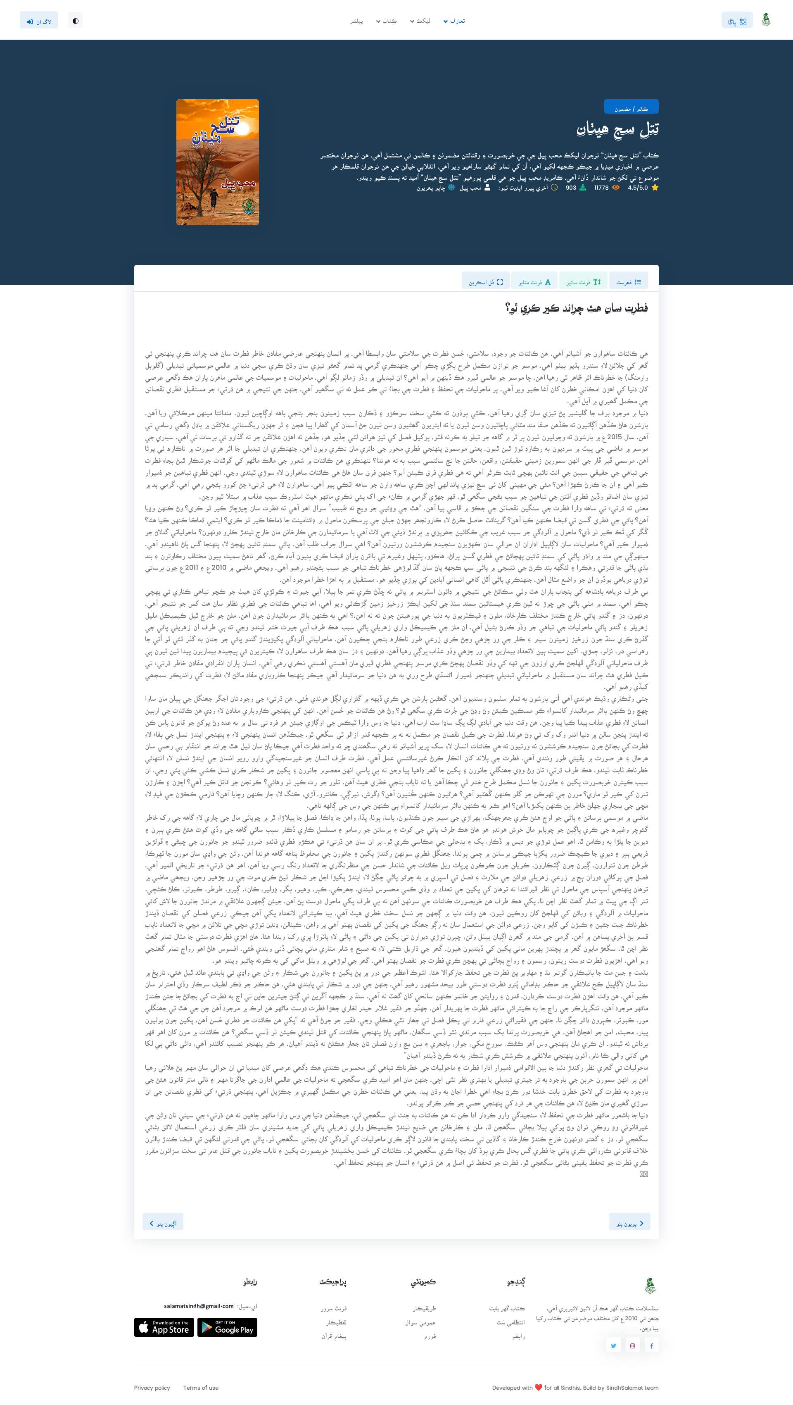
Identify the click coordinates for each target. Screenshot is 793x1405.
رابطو (518, 1333)
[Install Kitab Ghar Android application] (227, 1324)
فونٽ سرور (334, 1305)
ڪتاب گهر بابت (507, 1305)
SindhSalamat (624, 1385)
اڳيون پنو (166, 1221)
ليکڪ (423, 18)
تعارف (457, 18)
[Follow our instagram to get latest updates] (633, 1344)
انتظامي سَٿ (510, 1320)
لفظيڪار (336, 1320)
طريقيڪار (424, 1305)
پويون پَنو (626, 1221)
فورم (429, 1333)
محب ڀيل (470, 185)
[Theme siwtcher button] (76, 20)
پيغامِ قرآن (334, 1333)
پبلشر (356, 18)
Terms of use (200, 1385)
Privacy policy (152, 1385)
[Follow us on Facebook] (652, 1344)
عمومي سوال (420, 1320)
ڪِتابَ (390, 18)
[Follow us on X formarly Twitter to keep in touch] (613, 1344)
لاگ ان (43, 19)
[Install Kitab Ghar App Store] (164, 1324)
